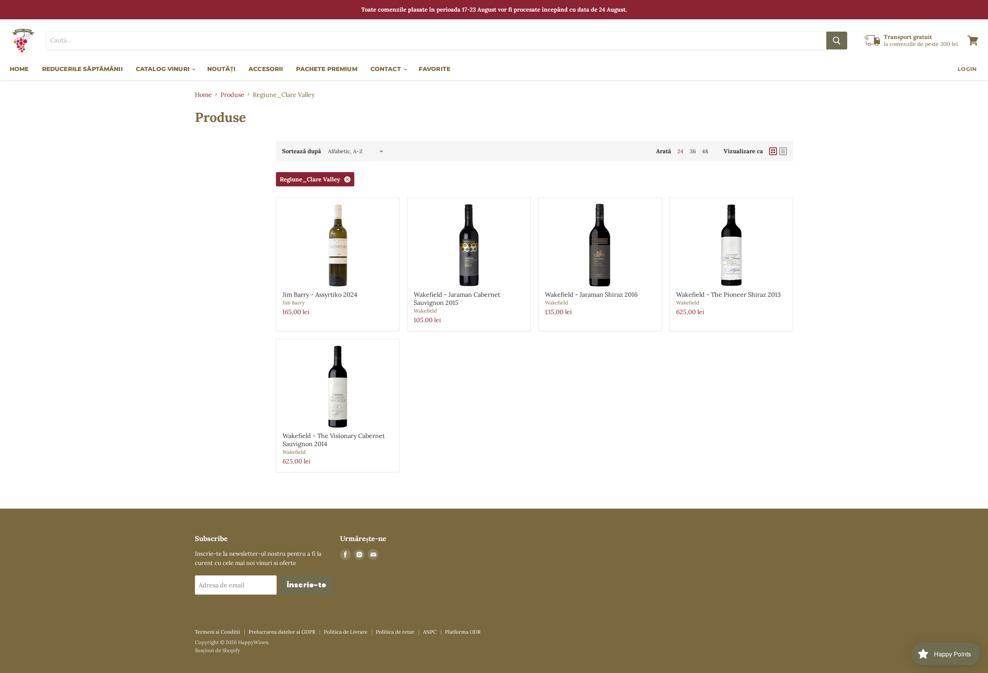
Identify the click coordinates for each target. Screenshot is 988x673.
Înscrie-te (307, 585)
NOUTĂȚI (221, 69)
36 (693, 151)
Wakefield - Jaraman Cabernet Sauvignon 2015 (457, 298)
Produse (232, 94)
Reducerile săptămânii (82, 69)
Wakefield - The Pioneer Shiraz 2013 (728, 294)
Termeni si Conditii (217, 632)
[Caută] (836, 40)
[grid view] (773, 151)
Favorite (434, 69)
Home (19, 69)
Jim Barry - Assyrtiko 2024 (320, 294)
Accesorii (266, 69)
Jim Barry (294, 302)
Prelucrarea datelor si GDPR (282, 632)
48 (705, 151)
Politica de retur (395, 632)
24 (680, 151)
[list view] (783, 151)
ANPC (429, 632)
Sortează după (301, 151)
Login (967, 69)
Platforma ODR (462, 632)
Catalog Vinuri (163, 69)
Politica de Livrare (345, 632)
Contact (386, 69)
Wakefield (425, 311)
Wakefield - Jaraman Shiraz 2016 (591, 294)
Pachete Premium (326, 69)
